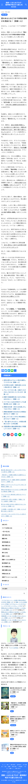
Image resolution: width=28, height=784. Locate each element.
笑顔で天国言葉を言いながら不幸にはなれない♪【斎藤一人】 (15, 398)
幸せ (8, 764)
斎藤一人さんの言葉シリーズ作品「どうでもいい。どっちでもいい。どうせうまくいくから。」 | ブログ (14, 604)
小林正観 (20, 766)
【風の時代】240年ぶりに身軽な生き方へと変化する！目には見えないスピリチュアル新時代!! (14, 772)
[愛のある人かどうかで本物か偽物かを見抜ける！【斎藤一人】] (16, 434)
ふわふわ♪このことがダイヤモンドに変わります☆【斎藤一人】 (13, 515)
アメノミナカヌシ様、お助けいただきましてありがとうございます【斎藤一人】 (15, 392)
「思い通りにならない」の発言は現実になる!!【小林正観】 (15, 422)
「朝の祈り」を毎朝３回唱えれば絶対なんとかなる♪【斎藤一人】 (13, 476)
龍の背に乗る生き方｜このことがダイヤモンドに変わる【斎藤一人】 (13, 471)
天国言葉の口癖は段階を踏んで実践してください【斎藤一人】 (15, 427)
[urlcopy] (23, 434)
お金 (5, 766)
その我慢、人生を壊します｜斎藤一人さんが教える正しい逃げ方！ (13, 510)
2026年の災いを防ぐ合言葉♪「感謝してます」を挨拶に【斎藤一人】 (13, 500)
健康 (9, 766)
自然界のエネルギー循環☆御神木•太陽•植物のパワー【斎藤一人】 (13, 481)
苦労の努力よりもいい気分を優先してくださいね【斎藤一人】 (15, 381)
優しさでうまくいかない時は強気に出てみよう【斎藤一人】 (15, 418)
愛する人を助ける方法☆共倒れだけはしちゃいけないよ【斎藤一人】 (13, 505)
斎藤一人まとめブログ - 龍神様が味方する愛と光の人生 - (14, 5)
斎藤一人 (11, 768)
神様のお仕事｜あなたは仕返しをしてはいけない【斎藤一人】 (15, 408)
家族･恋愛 (14, 766)
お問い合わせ (18, 768)
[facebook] (8, 434)
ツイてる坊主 (13, 648)
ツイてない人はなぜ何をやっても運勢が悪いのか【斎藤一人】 (15, 403)
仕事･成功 (19, 764)
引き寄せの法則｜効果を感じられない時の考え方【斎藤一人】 (15, 386)
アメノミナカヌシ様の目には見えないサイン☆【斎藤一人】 (13, 495)
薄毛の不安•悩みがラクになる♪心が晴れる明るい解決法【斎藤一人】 (14, 490)
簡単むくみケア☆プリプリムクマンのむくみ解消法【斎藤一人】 (13, 485)
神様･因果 (13, 764)
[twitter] (4, 434)
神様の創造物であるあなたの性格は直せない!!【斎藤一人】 (15, 413)
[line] (19, 434)
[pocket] (12, 434)
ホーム (3, 764)
